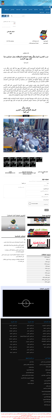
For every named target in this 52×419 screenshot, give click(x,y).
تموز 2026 (47, 261)
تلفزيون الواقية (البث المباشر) (16, 215)
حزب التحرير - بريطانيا (13, 347)
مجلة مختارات (18, 9)
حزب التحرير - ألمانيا (13, 333)
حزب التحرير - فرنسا (13, 344)
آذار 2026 (48, 270)
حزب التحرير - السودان (30, 341)
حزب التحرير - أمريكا (13, 352)
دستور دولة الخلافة (47, 404)
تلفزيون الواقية (44, 289)
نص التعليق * (23, 183)
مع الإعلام (32, 380)
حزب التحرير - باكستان (47, 333)
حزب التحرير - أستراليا (13, 325)
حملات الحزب (31, 361)
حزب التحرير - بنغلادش (47, 330)
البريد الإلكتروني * (46, 188)
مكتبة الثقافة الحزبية (30, 369)
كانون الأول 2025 (46, 277)
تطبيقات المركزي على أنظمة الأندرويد (27, 377)
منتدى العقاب (6, 9)
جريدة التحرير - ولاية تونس (46, 375)
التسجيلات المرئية (31, 383)
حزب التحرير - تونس (30, 349)
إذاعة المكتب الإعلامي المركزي (29, 364)
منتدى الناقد (48, 12)
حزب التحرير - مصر (30, 338)
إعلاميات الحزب (24, 9)
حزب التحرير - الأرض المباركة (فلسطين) (27, 336)
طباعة (9, 21)
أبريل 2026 (47, 268)
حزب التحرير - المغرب (30, 352)
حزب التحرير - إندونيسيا (46, 325)
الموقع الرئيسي (47, 9)
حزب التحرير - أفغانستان (46, 336)
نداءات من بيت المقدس (47, 394)
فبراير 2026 (47, 273)
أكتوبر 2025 (47, 282)
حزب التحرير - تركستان (47, 344)
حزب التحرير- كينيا (30, 344)
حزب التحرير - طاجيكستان (46, 341)
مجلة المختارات (31, 367)
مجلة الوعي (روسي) (47, 380)
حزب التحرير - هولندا (13, 341)
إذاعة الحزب (30, 9)
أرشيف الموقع (42, 12)
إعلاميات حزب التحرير (47, 388)
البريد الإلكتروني (5, 21)
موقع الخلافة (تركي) (47, 401)
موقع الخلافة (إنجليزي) (47, 399)
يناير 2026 (47, 275)
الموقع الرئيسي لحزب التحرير (46, 361)
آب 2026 (48, 259)
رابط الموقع (47, 194)
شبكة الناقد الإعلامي (47, 383)
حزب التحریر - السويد (13, 336)
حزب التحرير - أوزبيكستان (46, 338)
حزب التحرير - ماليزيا (47, 328)
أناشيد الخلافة (48, 366)
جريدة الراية (41, 9)
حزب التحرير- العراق (30, 325)
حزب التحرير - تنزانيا (30, 347)
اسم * (48, 183)
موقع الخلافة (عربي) (47, 396)
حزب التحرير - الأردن (30, 333)
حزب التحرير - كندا (14, 349)
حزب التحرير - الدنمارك (13, 338)
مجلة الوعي (12, 9)
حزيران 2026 (47, 264)
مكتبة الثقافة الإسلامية (30, 372)
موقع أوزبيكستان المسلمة (46, 391)
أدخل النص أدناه (46, 199)
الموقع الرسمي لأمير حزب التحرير (45, 364)
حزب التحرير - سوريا (30, 328)
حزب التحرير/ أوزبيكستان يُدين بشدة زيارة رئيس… (14, 242)
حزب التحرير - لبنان (30, 330)
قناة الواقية (36, 9)
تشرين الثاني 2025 (46, 279)
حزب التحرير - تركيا (47, 347)
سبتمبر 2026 (47, 257)
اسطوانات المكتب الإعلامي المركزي (28, 375)
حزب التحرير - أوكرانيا (13, 330)
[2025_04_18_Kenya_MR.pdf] (14, 23)
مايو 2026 (48, 266)
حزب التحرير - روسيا (13, 328)
